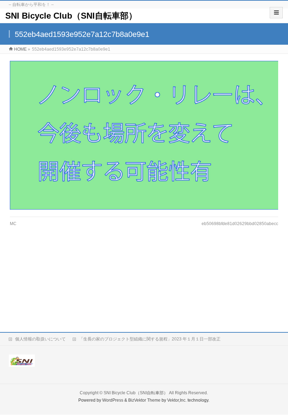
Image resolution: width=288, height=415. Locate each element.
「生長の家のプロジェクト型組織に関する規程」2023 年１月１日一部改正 (150, 339)
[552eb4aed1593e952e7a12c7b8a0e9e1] (144, 135)
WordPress (112, 400)
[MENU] (276, 12)
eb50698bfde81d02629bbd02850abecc (240, 223)
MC (13, 223)
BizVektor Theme (144, 400)
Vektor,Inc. (176, 400)
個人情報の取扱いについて (40, 339)
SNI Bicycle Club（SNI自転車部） (71, 15)
